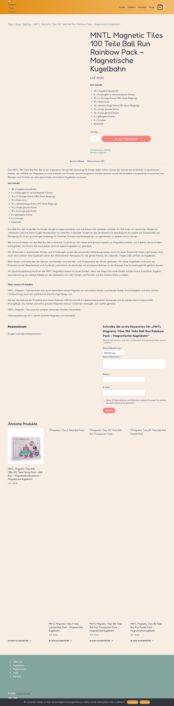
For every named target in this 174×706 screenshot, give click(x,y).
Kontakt (142, 7)
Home (122, 7)
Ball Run (102, 153)
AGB (15, 672)
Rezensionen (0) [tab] (95, 161)
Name (107, 374)
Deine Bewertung (112, 348)
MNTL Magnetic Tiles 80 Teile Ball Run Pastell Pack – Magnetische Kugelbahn (146, 627)
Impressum (18, 665)
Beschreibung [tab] (77, 161)
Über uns (18, 661)
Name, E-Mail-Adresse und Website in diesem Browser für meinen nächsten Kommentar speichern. (136, 401)
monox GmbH (23, 693)
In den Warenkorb (126, 138)
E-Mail (107, 387)
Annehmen (132, 702)
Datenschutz (20, 669)
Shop (151, 7)
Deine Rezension (112, 356)
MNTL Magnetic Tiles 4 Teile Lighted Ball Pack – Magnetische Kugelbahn (66, 627)
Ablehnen (145, 702)
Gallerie (132, 7)
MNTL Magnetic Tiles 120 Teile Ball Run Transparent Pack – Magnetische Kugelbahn (106, 627)
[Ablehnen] (171, 702)
